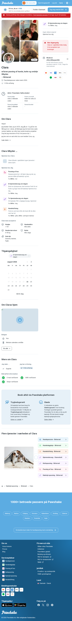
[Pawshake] (7, 3)
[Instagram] (48, 605)
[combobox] (20, 256)
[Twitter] (43, 605)
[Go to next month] (31, 262)
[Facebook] (38, 605)
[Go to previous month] (27, 262)
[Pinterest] (52, 605)
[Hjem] (2, 486)
